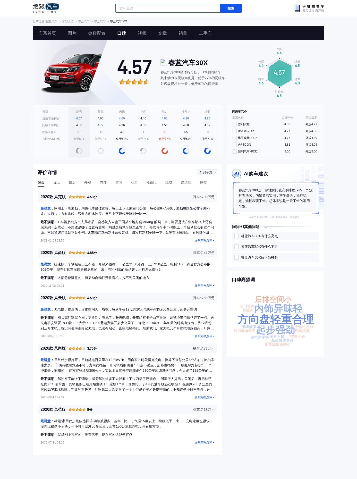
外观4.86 (311, 131)
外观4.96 (311, 144)
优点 (56, 182)
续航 (168, 182)
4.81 (287, 144)
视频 (142, 33)
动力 (134, 182)
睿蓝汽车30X (118, 21)
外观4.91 (311, 124)
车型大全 (68, 21)
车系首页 (47, 33)
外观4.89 (311, 138)
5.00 (287, 151)
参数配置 (97, 33)
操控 (203, 182)
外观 (87, 182)
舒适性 (186, 182)
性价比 (151, 182)
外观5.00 (311, 151)
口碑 (121, 33)
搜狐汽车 (46, 8)
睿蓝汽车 (84, 21)
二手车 (205, 33)
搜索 (231, 8)
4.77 (287, 131)
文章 (162, 33)
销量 (182, 33)
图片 (72, 33)
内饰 (103, 182)
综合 (41, 182)
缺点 (72, 182)
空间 (118, 182)
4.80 (287, 124)
